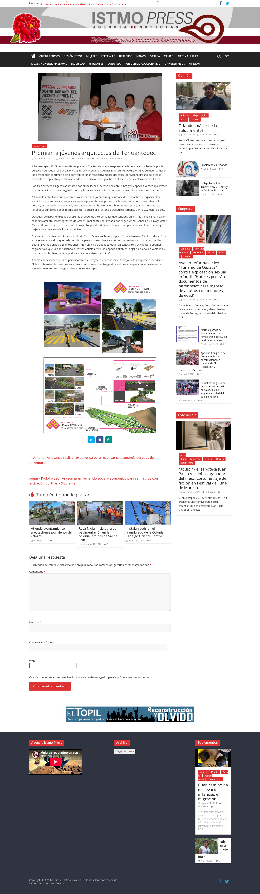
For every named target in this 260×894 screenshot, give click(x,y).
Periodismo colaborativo (142, 63)
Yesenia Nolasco (118, 158)
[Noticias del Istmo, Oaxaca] (130, 25)
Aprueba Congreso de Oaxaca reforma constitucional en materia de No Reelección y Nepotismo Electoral (202, 361)
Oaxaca (155, 56)
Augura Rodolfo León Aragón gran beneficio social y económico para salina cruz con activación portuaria (93, 481)
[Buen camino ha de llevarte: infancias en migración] (213, 750)
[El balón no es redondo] (187, 163)
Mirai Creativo (57, 883)
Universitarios (175, 63)
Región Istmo (73, 56)
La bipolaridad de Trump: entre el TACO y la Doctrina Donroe (214, 187)
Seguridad (78, 63)
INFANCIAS (198, 252)
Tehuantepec (101, 158)
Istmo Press (205, 134)
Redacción (64, 158)
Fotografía (195, 458)
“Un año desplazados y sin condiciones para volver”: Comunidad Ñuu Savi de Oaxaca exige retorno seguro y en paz (107, 3)
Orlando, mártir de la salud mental (198, 128)
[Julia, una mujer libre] (206, 839)
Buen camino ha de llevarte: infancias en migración (213, 791)
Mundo (214, 772)
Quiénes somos (49, 56)
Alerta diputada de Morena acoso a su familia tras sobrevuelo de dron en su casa (214, 335)
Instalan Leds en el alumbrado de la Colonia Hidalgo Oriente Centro (145, 532)
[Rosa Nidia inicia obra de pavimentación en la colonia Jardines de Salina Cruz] (100, 503)
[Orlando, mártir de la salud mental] (203, 83)
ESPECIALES (108, 56)
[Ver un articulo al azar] (227, 56)
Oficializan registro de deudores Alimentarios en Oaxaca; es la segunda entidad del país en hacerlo (214, 389)
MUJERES (91, 56)
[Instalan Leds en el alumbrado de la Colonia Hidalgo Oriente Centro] (148, 503)
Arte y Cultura (188, 56)
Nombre (35, 622)
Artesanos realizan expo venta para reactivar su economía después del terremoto (92, 460)
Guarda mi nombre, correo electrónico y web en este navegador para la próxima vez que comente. (89, 677)
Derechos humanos (132, 56)
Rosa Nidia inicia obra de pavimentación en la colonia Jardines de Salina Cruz (98, 534)
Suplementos (214, 779)
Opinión (194, 63)
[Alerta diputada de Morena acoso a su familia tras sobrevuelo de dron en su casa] (187, 328)
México (169, 56)
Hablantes (96, 63)
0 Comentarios (82, 158)
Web (32, 661)
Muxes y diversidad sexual (49, 63)
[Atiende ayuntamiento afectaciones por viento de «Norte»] (52, 503)
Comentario (37, 571)
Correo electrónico (41, 642)
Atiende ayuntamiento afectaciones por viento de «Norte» (51, 532)
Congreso (114, 63)
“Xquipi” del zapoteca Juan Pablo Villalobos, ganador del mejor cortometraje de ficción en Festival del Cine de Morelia (203, 478)
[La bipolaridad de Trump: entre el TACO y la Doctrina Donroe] (187, 181)
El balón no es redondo (214, 165)
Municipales (39, 146)
